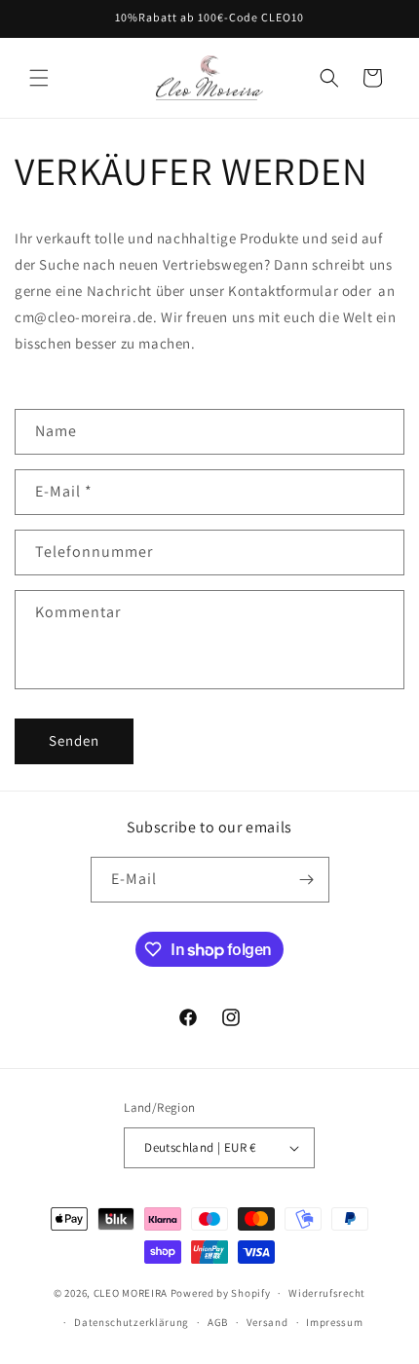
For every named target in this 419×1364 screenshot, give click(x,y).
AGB (218, 1322)
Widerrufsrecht (326, 1293)
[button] (39, 77)
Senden (74, 740)
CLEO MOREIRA (131, 1293)
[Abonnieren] (307, 880)
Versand (267, 1322)
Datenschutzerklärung (131, 1322)
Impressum (334, 1322)
